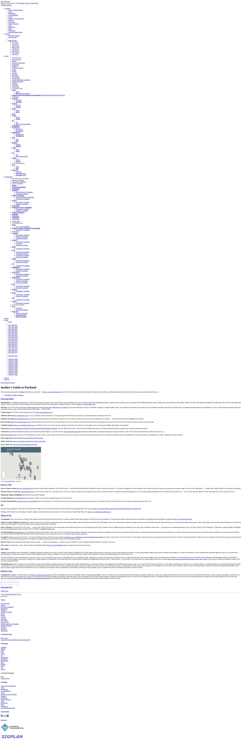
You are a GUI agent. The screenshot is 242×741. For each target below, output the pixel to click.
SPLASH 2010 (12, 356)
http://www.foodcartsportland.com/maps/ (25, 444)
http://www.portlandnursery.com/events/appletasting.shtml (84, 537)
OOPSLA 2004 (13, 368)
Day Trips (5, 549)
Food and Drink (7, 399)
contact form (4, 591)
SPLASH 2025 (12, 328)
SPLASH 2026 (12, 327)
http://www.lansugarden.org (25, 488)
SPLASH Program (14, 35)
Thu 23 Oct (15, 52)
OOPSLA (15, 66)
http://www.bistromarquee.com (20, 422)
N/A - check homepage (23, 226)
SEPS (17, 149)
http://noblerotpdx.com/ (21, 415)
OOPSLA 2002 (13, 371)
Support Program (13, 24)
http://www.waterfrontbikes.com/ (56, 545)
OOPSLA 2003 (13, 369)
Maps (10, 29)
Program (7, 34)
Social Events (16, 78)
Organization (8, 177)
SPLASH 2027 (12, 325)
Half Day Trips (6, 571)
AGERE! (19, 100)
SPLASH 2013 (12, 349)
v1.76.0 (18, 594)
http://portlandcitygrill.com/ (21, 419)
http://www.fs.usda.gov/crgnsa (41, 575)
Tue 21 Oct (15, 49)
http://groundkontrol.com (19, 498)
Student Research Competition (21, 80)
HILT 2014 (4, 638)
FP (17, 122)
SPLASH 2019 (12, 339)
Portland (22, 392)
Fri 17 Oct (15, 42)
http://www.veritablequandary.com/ (24, 425)
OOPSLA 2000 (13, 374)
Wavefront (15, 85)
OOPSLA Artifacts (17, 68)
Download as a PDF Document (14, 395)
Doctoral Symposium (18, 63)
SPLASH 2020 (12, 337)
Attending (7, 8)
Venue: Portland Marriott (15, 10)
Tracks (7, 56)
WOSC (18, 160)
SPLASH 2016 (12, 344)
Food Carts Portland (9, 481)
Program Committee (22, 194)
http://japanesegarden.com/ (26, 491)
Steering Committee (18, 180)
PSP (17, 139)
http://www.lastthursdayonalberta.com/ (99, 512)
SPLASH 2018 (12, 340)
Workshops (15, 87)
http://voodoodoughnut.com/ (44, 412)
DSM (17, 110)
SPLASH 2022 (12, 334)
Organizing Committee (19, 182)
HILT (17, 92)
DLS (17, 166)
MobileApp (11, 27)
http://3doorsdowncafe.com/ (72, 431)
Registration (12, 13)
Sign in (7, 378)
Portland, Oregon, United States (28, 3)
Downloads (11, 30)
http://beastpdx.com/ (11, 435)
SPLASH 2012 (12, 351)
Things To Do (6, 515)
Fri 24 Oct (15, 54)
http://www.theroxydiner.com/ (30, 407)
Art (2, 505)
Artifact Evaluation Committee (25, 197)
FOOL (18, 117)
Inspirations (15, 64)
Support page (4, 596)
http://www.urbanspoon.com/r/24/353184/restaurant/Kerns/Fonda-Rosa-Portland (33, 428)
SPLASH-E (15, 76)
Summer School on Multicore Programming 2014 (15, 640)
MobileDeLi (4, 657)
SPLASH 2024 (12, 330)
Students (10, 20)
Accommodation (13, 15)
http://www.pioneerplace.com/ (183, 519)
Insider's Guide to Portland (16, 18)
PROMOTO (19, 134)
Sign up (7, 379)
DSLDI (18, 105)
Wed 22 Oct (15, 51)
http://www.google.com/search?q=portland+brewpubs (29, 441)
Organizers (19, 243)
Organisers (19, 308)
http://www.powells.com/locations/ (27, 501)
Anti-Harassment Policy (15, 32)
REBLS (18, 144)
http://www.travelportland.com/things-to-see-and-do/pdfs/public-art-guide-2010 (117, 508)
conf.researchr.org (9, 594)
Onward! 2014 (5, 678)
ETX (2, 652)
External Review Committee (24, 192)
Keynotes (15, 75)
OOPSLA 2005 (13, 366)
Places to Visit (6, 485)
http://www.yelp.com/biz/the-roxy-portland (54, 407)
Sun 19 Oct (15, 46)
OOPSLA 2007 (13, 362)
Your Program (12, 37)
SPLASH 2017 (12, 342)
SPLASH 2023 (12, 332)
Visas (10, 25)
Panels (14, 69)
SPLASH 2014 (5, 382)
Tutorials (14, 83)
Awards (14, 73)
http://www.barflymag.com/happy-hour (31, 438)
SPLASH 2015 (12, 345)
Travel (10, 17)
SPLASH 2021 (12, 335)
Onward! (18, 172)
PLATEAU (19, 129)
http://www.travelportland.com (52, 392)
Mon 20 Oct (15, 47)
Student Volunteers (17, 81)
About (10, 12)
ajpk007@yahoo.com (47, 529)
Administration (16, 59)
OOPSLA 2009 (13, 359)
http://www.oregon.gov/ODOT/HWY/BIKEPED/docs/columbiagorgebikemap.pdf (25, 578)
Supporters (11, 22)
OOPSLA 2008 (13, 361)
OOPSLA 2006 (13, 364)
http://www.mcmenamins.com (86, 404)
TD (17, 155)
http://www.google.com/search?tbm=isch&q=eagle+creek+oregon (187, 559)
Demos (14, 61)
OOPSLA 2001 (13, 373)
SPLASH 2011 (12, 352)
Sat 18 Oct (15, 44)
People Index (16, 221)
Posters (14, 71)
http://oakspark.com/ (18, 532)
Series (10, 322)
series (12, 382)
